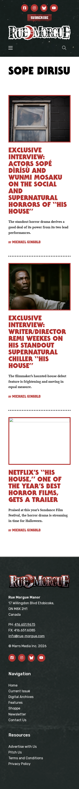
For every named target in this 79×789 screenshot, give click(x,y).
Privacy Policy (19, 764)
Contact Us (17, 720)
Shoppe (14, 708)
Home (12, 685)
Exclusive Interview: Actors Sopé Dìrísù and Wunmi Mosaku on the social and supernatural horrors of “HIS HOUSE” (37, 180)
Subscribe (39, 18)
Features (15, 703)
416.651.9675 (25, 625)
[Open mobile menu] (10, 48)
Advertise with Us (22, 747)
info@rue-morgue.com (26, 636)
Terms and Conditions (25, 758)
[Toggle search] (64, 48)
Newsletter (17, 714)
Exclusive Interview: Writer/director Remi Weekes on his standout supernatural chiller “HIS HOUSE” (37, 342)
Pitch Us (15, 752)
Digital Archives (20, 697)
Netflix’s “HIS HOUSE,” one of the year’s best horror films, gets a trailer (35, 486)
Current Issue (19, 691)
